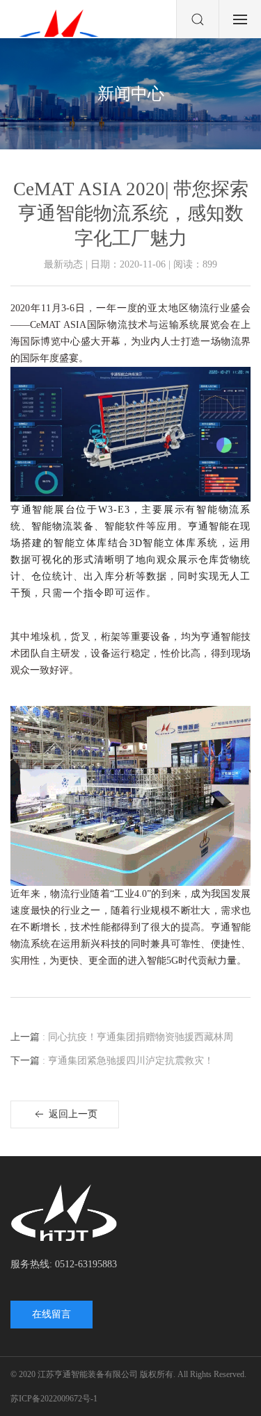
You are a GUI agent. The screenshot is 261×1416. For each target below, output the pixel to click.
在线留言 (51, 1314)
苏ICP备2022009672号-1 (53, 1398)
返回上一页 (71, 1114)
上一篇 (121, 1037)
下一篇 (112, 1060)
